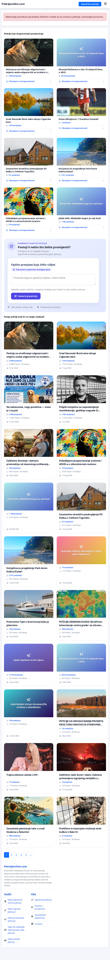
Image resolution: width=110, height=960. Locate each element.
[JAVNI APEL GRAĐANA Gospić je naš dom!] (81, 209)
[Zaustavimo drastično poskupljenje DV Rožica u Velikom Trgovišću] (28, 161)
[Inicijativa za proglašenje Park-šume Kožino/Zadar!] (81, 161)
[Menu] (105, 4)
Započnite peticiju (90, 4)
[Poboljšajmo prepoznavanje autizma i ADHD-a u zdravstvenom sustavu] (28, 210)
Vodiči (7, 894)
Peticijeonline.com (13, 3)
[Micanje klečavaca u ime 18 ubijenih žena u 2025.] (81, 62)
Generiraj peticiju (27, 296)
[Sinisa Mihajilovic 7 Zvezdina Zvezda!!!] (81, 109)
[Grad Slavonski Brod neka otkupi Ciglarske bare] (28, 111)
